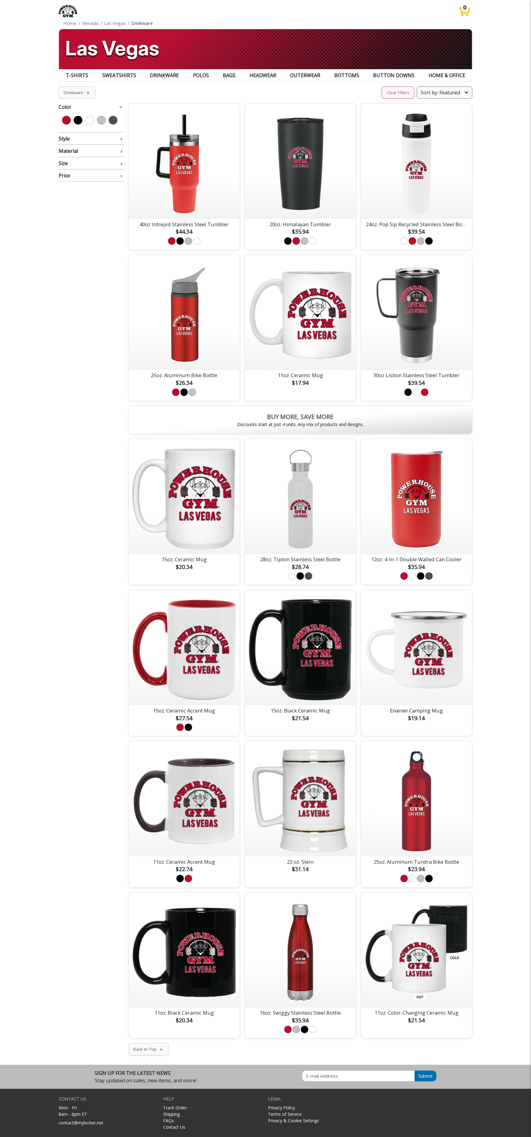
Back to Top (148, 1049)
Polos (201, 75)
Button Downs (394, 75)
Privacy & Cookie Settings (293, 1120)
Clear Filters (398, 92)
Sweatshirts (119, 75)
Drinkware (164, 75)
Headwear (263, 75)
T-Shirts (77, 75)
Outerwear (305, 75)
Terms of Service (285, 1114)
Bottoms (346, 75)
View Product (184, 207)
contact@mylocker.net (81, 1123)
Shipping (171, 1114)
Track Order (175, 1108)
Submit (425, 1076)
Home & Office (447, 75)
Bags (229, 75)
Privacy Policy (281, 1108)
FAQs (168, 1120)
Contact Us (174, 1127)
